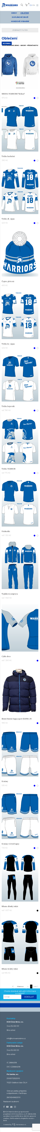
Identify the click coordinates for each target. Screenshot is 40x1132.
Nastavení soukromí (11, 1102)
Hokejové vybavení (20, 21)
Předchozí (20, 986)
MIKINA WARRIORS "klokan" (13, 94)
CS (31, 5)
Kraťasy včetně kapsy (10, 844)
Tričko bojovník (8, 406)
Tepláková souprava (10, 594)
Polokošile (6, 531)
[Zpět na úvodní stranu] (10, 5)
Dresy (14, 13)
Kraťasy (5, 781)
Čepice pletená (8, 281)
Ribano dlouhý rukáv (10, 906)
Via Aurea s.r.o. (21, 1124)
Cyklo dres (6, 656)
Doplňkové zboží (20, 17)
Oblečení (24, 13)
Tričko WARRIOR (8, 469)
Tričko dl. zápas (8, 219)
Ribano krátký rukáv (10, 969)
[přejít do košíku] (26, 5)
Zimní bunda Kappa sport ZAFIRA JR (17, 719)
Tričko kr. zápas (8, 344)
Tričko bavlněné (8, 156)
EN (33, 5)
